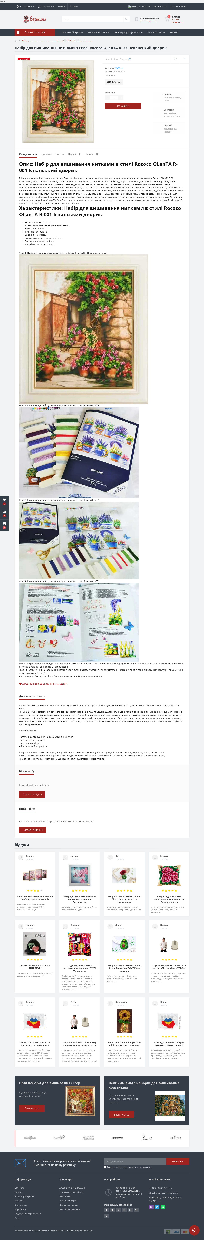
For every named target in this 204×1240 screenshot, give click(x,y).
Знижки (174, 32)
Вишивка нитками (97, 32)
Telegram (157, 1207)
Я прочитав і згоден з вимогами (129, 1167)
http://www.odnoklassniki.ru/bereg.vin (106, 1216)
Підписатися (177, 1161)
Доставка (74, 6)
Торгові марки (154, 32)
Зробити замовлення (177, 20)
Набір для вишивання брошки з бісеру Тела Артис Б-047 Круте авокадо (124, 968)
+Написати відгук (32, 794)
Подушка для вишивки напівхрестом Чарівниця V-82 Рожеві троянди (169, 899)
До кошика (123, 105)
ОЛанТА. (41, 673)
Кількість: (110, 92)
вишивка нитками (49, 683)
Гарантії (168, 125)
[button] (4, 525)
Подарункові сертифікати (28, 1213)
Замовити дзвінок (148, 21)
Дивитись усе (31, 1108)
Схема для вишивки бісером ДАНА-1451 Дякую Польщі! (35, 1044)
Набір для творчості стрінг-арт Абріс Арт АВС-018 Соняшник (124, 1044)
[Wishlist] (175, 59)
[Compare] (184, 59)
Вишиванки (65, 1196)
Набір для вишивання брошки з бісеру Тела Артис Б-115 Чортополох (124, 899)
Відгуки (66, 39)
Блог (76, 39)
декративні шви (30, 683)
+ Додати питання (32, 830)
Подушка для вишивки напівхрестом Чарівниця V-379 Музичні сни (79, 968)
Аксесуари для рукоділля (127, 32)
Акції (17, 1218)
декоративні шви (53, 238)
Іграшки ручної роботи (71, 1192)
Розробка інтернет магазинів (27, 1230)
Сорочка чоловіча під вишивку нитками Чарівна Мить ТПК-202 (169, 967)
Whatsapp (163, 1207)
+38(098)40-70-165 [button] (160, 1188)
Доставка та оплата (53, 154)
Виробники (20, 1209)
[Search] (126, 19)
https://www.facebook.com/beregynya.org (106, 1210)
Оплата (61, 6)
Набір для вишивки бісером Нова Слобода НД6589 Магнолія (35, 898)
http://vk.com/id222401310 (136, 1210)
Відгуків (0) (74, 154)
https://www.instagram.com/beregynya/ (130, 1210)
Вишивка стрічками (69, 1209)
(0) (129, 59)
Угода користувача (125, 1167)
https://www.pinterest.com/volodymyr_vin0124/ (124, 1210)
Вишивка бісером (71, 32)
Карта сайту (21, 1205)
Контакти (19, 1200)
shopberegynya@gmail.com (163, 1192)
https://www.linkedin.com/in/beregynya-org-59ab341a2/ (118, 1210)
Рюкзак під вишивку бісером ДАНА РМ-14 (34, 967)
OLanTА (119, 68)
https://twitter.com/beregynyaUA (112, 1210)
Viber (151, 1207)
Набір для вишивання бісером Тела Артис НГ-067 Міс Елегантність (79, 899)
